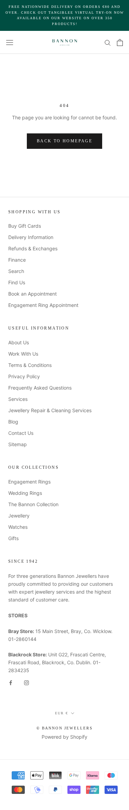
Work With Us (23, 354)
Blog (13, 422)
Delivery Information (30, 237)
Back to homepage (64, 141)
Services (18, 399)
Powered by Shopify (64, 737)
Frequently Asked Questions (40, 388)
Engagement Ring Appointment (43, 305)
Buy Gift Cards (24, 226)
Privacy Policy (24, 376)
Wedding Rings (25, 493)
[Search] (108, 42)
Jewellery (19, 516)
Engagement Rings (29, 482)
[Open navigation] (9, 42)
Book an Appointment (32, 294)
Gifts (13, 538)
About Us (18, 342)
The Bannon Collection (33, 504)
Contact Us (20, 433)
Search (16, 271)
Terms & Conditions (30, 365)
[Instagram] (26, 682)
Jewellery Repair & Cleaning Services (50, 410)
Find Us (16, 282)
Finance (17, 260)
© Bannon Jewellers (64, 728)
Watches (18, 527)
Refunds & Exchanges (32, 248)
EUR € (61, 713)
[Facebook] (10, 682)
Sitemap (17, 444)
